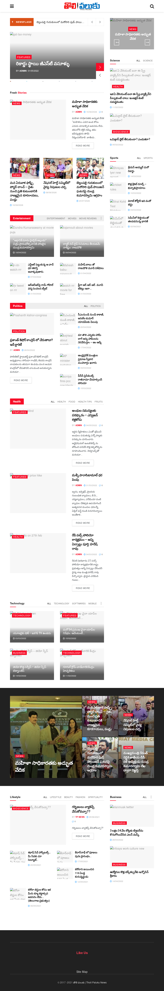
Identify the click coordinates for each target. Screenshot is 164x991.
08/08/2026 (51, 192)
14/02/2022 (20, 675)
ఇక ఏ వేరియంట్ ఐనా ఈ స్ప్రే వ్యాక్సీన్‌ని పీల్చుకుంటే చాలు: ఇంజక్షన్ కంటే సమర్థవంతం (130, 97)
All (86, 305)
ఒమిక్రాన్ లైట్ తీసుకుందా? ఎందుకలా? (130, 139)
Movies (72, 218)
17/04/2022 (85, 347)
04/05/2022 (91, 425)
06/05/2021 (35, 905)
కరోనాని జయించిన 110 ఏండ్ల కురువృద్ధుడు (84, 873)
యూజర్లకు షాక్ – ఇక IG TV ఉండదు (32, 633)
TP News (80, 817)
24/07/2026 (84, 200)
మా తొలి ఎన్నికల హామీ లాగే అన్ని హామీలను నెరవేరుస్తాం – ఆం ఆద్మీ (89, 338)
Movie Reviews (88, 218)
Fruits (99, 401)
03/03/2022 (20, 638)
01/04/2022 (85, 273)
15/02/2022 (70, 638)
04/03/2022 (91, 554)
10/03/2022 (135, 193)
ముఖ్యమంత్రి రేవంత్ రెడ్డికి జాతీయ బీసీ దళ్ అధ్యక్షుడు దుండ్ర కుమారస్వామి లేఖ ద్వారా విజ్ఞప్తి (84, 22)
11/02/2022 (70, 675)
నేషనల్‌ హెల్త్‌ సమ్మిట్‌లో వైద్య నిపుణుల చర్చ (132, 725)
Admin (23, 70)
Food (72, 401)
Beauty (68, 797)
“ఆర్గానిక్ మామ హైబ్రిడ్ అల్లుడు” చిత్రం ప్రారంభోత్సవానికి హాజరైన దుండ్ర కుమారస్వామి (29, 244)
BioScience (121, 131)
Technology (61, 603)
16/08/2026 (91, 111)
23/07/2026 (131, 777)
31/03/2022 (35, 293)
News (16, 103)
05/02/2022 (117, 144)
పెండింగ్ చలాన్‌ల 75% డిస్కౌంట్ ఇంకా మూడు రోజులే (43, 61)
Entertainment (56, 218)
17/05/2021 (82, 861)
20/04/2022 (85, 327)
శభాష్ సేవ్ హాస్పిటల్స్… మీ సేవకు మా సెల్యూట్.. (39, 856)
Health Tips (85, 401)
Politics (96, 305)
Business (19, 652)
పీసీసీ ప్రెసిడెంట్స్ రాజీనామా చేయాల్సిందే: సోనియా (90, 379)
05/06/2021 (94, 817)
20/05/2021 (35, 865)
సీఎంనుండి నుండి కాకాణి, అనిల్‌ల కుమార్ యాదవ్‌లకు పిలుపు (91, 318)
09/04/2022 (70, 252)
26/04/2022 (29, 350)
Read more (83, 145)
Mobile (92, 603)
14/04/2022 (117, 881)
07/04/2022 (35, 276)
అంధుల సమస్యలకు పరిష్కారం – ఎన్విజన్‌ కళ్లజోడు (85, 415)
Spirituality (95, 797)
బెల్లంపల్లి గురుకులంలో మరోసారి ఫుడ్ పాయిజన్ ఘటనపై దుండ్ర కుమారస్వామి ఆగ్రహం (85, 22)
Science (148, 60)
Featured (23, 52)
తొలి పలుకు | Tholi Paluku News (90, 982)
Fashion (80, 797)
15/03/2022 (85, 388)
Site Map (82, 972)
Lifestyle (55, 797)
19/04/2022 (20, 252)
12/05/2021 (82, 881)
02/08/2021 (135, 226)
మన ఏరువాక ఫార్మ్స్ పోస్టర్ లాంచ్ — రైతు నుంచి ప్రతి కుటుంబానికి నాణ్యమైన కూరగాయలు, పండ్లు (24, 191)
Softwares (79, 603)
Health (61, 401)
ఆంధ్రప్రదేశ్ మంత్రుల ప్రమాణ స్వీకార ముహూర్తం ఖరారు (88, 359)
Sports (148, 157)
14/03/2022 (135, 176)
